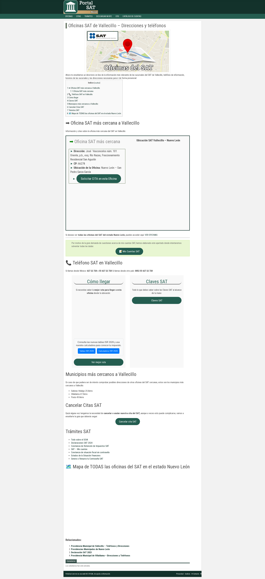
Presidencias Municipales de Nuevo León (90, 549)
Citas (78, 16)
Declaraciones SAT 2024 (81, 443)
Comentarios (71, 561)
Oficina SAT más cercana (81, 91)
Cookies (187, 574)
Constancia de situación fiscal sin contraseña (90, 452)
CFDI (117, 16)
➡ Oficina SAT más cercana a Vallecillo (83, 88)
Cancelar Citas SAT (75, 107)
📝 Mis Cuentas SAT (129, 251)
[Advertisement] (158, 164)
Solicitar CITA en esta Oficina (99, 178)
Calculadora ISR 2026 (108, 351)
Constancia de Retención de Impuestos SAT (90, 446)
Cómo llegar (72, 97)
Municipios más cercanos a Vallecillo (82, 104)
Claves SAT (72, 100)
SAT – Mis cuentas (79, 449)
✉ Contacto (195, 574)
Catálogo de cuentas (132, 16)
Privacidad (180, 574)
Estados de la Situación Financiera (85, 455)
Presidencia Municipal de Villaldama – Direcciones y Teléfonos (100, 555)
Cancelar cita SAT (127, 421)
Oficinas (69, 16)
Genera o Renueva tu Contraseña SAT (87, 458)
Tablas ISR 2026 (87, 351)
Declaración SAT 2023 (81, 552)
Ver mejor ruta (99, 362)
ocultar (97, 83)
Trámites (88, 16)
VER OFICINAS (151, 235)
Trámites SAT (73, 110)
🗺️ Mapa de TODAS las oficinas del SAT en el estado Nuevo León (94, 113)
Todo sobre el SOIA (79, 439)
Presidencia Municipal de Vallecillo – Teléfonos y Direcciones (100, 546)
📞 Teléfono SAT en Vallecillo (80, 94)
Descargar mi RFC (104, 16)
